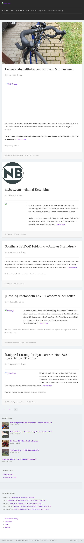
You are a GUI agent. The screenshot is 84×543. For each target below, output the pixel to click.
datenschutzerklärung (55, 10)
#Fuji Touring (9, 146)
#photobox (68, 329)
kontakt (33, 10)
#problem (27, 392)
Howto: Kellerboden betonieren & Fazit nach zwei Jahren (31, 509)
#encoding (8, 392)
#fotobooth (25, 329)
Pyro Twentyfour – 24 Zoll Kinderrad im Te (24, 450)
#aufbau (7, 274)
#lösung (20, 392)
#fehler (15, 392)
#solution (34, 392)
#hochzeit (40, 329)
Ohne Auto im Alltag (9, 477)
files (27, 10)
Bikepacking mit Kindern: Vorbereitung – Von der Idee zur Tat (31, 423)
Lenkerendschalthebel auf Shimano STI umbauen (39, 69)
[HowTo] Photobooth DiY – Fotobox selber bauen (40, 296)
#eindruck (14, 274)
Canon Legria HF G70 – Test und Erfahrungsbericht (19, 459)
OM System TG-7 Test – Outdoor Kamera (24, 441)
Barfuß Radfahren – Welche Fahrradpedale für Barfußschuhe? (31, 432)
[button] (79, 3)
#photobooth (59, 329)
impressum (42, 10)
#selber (74, 329)
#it (53, 329)
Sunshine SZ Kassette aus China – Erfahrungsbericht (26, 503)
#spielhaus (33, 274)
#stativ (7, 333)
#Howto (16, 146)
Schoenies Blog (8, 474)
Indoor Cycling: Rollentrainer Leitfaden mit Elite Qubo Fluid (27, 500)
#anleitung (8, 329)
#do (19, 329)
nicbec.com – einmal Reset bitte (27, 189)
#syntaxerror (42, 392)
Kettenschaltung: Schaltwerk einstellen (22, 497)
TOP (81, 540)
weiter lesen (22, 139)
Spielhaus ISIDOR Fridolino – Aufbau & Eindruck (40, 246)
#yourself (13, 333)
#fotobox (32, 329)
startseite (5, 10)
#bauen (15, 329)
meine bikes (20, 10)
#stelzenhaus (41, 274)
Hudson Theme (73, 540)
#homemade (47, 329)
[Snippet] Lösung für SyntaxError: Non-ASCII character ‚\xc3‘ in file (38, 356)
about (12, 10)
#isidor (26, 274)
